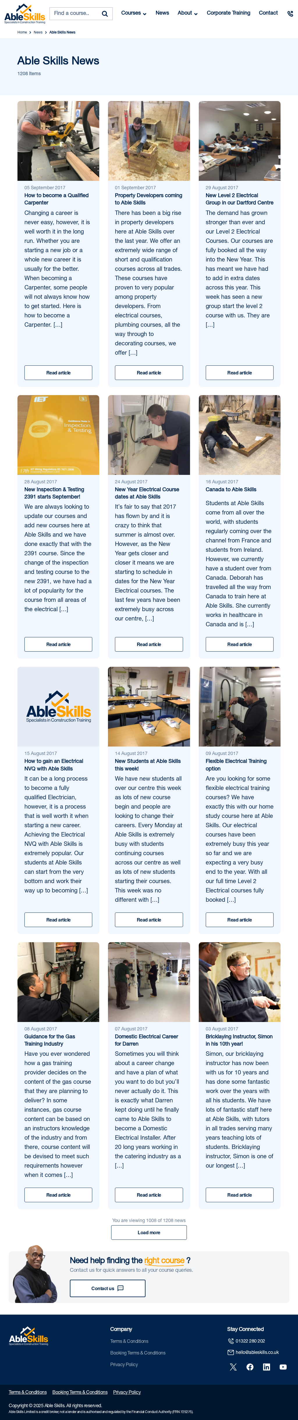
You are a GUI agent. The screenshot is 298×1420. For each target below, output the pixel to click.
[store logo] (24, 13)
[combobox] (81, 13)
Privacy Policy (124, 1365)
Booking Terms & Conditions (137, 1353)
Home (22, 32)
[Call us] (290, 13)
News (162, 13)
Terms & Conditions (129, 1342)
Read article (58, 372)
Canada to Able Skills (231, 490)
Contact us (102, 1288)
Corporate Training (228, 13)
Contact (268, 13)
